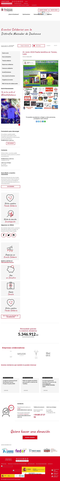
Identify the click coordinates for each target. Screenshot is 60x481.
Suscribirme (10, 186)
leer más (6, 390)
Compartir (48, 45)
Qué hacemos (26, 14)
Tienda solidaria (6, 60)
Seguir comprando (25, 45)
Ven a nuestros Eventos (8, 76)
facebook (14, 1)
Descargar (10, 143)
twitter (12, 1)
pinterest (22, 1)
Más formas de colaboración (10, 83)
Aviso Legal (3, 463)
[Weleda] (15, 354)
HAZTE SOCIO (54, 10)
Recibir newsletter (22, 460)
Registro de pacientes (7, 3)
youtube (18, 1)
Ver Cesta (37, 45)
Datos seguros (31, 463)
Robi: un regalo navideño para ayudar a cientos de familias (30, 382)
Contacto (34, 5)
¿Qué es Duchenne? (13, 14)
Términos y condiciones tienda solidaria (17, 463)
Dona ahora (30, 437)
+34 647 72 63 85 (5, 1)
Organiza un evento (7, 79)
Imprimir (55, 45)
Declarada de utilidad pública (8, 459)
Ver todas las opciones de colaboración (10, 316)
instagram (16, 1)
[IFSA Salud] (30, 354)
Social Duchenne (6, 72)
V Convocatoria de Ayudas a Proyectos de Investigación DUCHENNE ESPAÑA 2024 (49, 383)
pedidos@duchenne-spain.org (24, 409)
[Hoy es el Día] (44, 354)
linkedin (20, 1)
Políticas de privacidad (41, 463)
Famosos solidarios (7, 68)
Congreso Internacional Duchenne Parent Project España (15, 5)
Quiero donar (43, 10)
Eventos (26, 3)
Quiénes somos (17, 3)
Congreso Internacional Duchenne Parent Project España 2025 (10, 382)
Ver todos (19, 125)
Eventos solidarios (4, 45)
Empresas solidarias (7, 64)
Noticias (49, 14)
